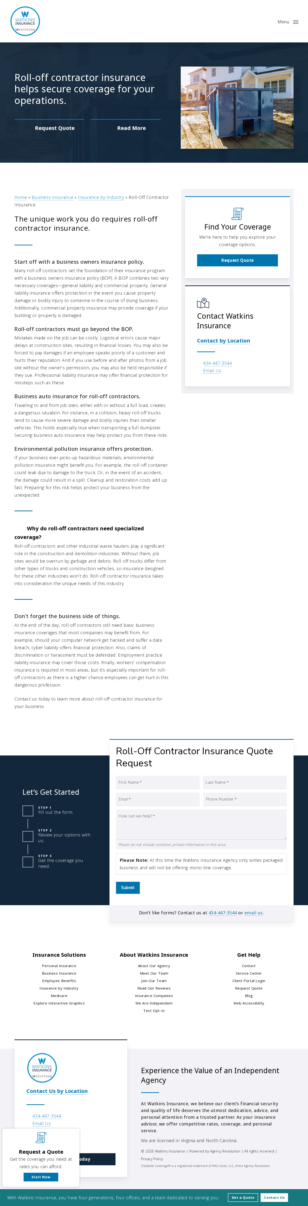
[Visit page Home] (25, 21)
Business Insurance (52, 197)
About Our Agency (154, 965)
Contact (249, 965)
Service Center (249, 973)
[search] (269, 21)
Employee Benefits (59, 980)
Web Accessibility (248, 1003)
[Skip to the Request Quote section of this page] (49, 128)
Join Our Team (154, 980)
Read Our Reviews (154, 988)
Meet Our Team (154, 973)
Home (20, 197)
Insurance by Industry (101, 197)
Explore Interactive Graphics (59, 1003)
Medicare (59, 995)
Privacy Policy (152, 1159)
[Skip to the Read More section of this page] (126, 128)
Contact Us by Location (57, 1090)
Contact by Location (223, 340)
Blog (249, 995)
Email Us (212, 370)
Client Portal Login (248, 980)
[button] (288, 21)
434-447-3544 (217, 363)
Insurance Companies (154, 995)
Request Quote (249, 988)
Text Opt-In (154, 1010)
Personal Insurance (59, 965)
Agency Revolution (225, 1151)
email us (253, 913)
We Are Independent (154, 1003)
